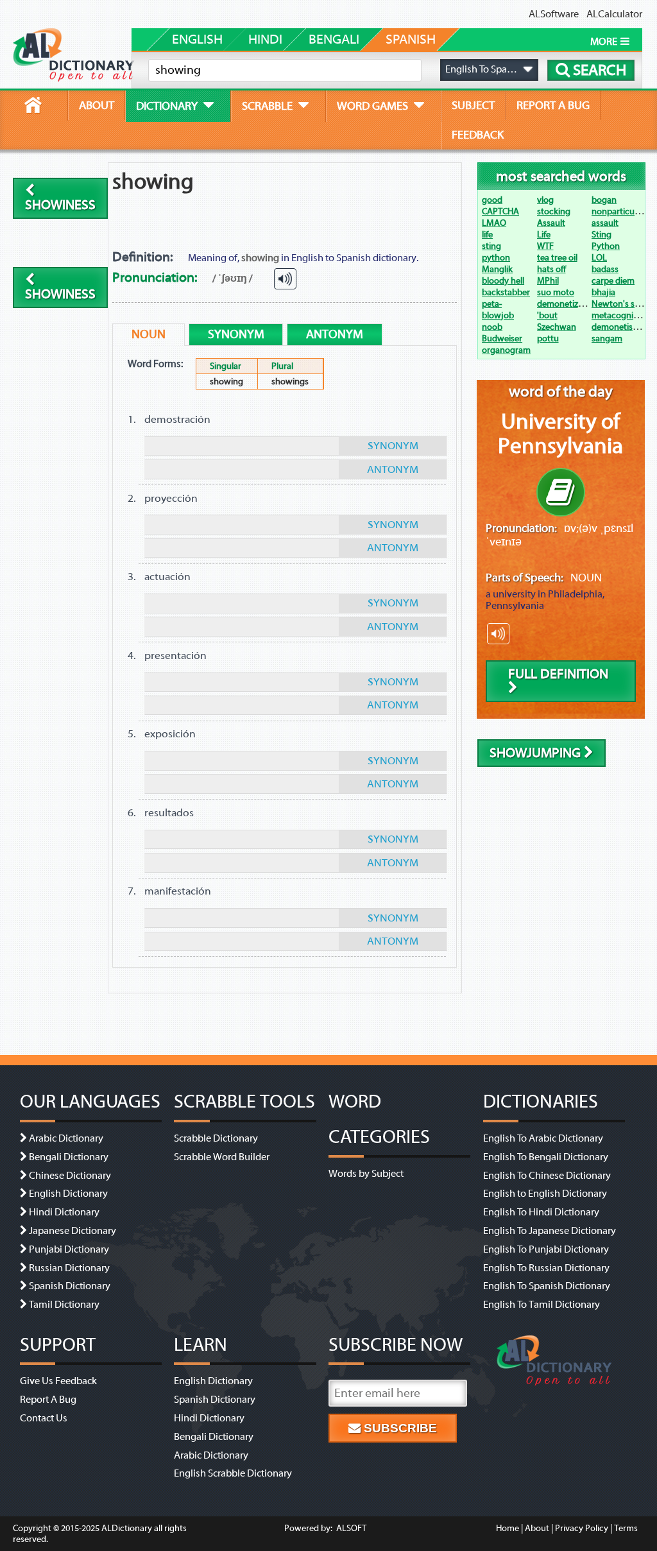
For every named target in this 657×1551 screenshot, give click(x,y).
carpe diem (613, 280)
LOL (599, 257)
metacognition (620, 315)
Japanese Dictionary (72, 1231)
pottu (548, 338)
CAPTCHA (500, 211)
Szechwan (556, 326)
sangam (607, 338)
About (537, 1528)
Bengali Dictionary (68, 1157)
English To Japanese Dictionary (549, 1231)
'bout (547, 315)
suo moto (555, 292)
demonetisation (622, 326)
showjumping (537, 753)
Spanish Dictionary (69, 1286)
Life (543, 234)
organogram (506, 350)
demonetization (567, 303)
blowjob (498, 315)
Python (606, 246)
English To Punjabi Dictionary (546, 1249)
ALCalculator (614, 14)
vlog (545, 199)
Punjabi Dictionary (69, 1249)
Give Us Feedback (58, 1381)
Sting (601, 234)
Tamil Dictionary (64, 1304)
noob (492, 326)
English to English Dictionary (545, 1193)
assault (605, 223)
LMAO (494, 223)
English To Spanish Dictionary (546, 1286)
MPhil (548, 280)
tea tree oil (557, 257)
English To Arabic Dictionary (543, 1138)
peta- (492, 303)
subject (473, 105)
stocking (553, 211)
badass (605, 269)
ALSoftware (554, 14)
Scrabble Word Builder (221, 1157)
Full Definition (558, 674)
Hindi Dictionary (64, 1212)
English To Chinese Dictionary (547, 1175)
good (492, 199)
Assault (551, 223)
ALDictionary (126, 1528)
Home (507, 1528)
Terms (626, 1528)
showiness (60, 205)
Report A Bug (48, 1399)
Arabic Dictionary (66, 1138)
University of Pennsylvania (560, 433)
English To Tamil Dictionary (541, 1304)
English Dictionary (68, 1193)
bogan (604, 199)
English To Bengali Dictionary (545, 1157)
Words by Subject (366, 1173)
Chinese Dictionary (70, 1175)
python (496, 257)
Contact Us (43, 1418)
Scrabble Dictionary (216, 1138)
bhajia (603, 292)
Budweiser (502, 338)
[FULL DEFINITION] (560, 492)
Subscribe (399, 1428)
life (487, 234)
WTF (545, 246)
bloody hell (503, 280)
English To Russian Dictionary (546, 1268)
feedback (478, 134)
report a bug (553, 105)
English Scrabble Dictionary (233, 1473)
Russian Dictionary (69, 1268)
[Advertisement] (354, 206)
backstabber (506, 292)
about (96, 105)
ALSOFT (350, 1528)
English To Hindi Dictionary (541, 1212)
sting (491, 246)
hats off (551, 269)
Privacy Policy (581, 1528)
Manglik (497, 269)
